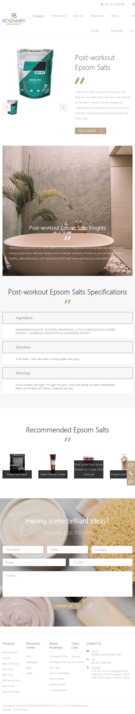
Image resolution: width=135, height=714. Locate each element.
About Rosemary (117, 23)
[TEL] (131, 473)
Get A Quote (87, 131)
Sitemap (6, 709)
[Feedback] (131, 481)
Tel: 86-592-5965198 (101, 661)
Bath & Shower (10, 663)
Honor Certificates (59, 673)
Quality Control (57, 684)
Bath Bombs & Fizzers (10, 655)
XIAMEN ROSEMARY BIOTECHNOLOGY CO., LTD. (42, 705)
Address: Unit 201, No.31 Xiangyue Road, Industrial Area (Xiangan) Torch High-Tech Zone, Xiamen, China (110, 672)
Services (79, 16)
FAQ (28, 656)
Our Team (54, 667)
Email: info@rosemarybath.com (106, 653)
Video (29, 673)
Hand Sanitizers (11, 691)
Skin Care (7, 669)
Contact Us (93, 643)
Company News (58, 690)
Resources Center (97, 23)
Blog (28, 667)
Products (38, 16)
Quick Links (75, 645)
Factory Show (56, 678)
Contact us (64, 606)
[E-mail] (131, 465)
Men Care (7, 674)
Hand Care (8, 686)
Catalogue (32, 662)
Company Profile (58, 656)
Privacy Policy (21, 709)
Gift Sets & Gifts (10, 680)
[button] (6, 107)
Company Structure (60, 662)
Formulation (58, 16)
